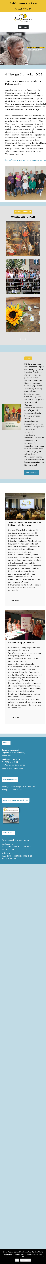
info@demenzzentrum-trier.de (24, 3)
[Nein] (43, 1256)
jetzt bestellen (32, 473)
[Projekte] (23, 314)
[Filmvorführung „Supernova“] (25, 625)
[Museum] (23, 238)
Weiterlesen (25, 1260)
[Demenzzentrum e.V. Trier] (23, 18)
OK (17, 1260)
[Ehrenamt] (23, 276)
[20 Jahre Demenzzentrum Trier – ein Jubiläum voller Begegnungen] (25, 506)
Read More (15, 600)
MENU (25, 27)
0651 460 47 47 (24, 9)
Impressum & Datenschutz (12, 769)
